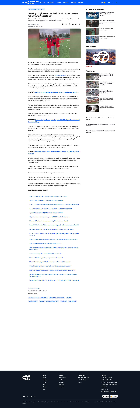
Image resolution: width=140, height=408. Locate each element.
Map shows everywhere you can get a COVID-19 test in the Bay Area (49, 217)
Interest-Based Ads (71, 401)
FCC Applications (88, 401)
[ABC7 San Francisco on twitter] (27, 396)
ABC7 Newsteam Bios (106, 379)
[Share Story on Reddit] (69, 24)
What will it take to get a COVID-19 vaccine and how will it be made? (49, 262)
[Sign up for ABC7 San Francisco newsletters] (34, 396)
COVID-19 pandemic (60, 75)
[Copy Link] (79, 24)
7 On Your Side (82, 379)
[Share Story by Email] (76, 24)
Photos (44, 386)
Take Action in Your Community (109, 384)
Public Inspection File (80, 401)
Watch (44, 384)
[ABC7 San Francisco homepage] (32, 2)
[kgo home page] (26, 377)
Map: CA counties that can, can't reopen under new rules (46, 200)
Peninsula (73, 2)
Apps (44, 389)
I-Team (79, 382)
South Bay (65, 2)
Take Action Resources (83, 377)
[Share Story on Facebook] (62, 24)
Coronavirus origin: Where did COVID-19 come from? (45, 254)
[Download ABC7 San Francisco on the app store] (105, 396)
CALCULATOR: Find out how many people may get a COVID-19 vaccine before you (54, 204)
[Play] (101, 57)
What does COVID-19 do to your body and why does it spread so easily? (50, 266)
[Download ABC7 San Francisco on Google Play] (114, 396)
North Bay (80, 2)
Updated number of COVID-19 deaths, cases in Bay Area (46, 213)
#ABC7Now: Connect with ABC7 (109, 382)
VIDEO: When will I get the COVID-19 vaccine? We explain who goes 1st (50, 209)
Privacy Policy (25, 401)
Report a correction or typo (34, 288)
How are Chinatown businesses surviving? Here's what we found (48, 221)
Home (44, 377)
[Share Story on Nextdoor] (73, 24)
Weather (45, 379)
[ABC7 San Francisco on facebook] (23, 396)
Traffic (44, 382)
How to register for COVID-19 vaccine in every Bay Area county (48, 196)
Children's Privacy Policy (43, 401)
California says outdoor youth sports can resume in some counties (56, 92)
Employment (104, 389)
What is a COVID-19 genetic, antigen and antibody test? (46, 258)
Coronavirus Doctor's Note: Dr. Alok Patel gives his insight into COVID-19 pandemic (54, 280)
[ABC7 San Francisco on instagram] (30, 396)
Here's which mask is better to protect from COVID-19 (45, 243)
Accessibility (104, 386)
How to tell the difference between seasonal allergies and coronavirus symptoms (53, 239)
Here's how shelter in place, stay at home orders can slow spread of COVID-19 (52, 270)
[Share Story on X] (66, 24)
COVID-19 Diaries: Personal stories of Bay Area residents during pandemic (51, 229)
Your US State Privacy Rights (54, 401)
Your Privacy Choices (33, 401)
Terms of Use (63, 401)
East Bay (59, 2)
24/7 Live (42, 2)
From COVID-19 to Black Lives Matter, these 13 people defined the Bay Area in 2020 (54, 225)
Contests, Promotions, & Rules (108, 391)
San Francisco (50, 2)
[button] (23, 2)
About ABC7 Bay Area (106, 377)
